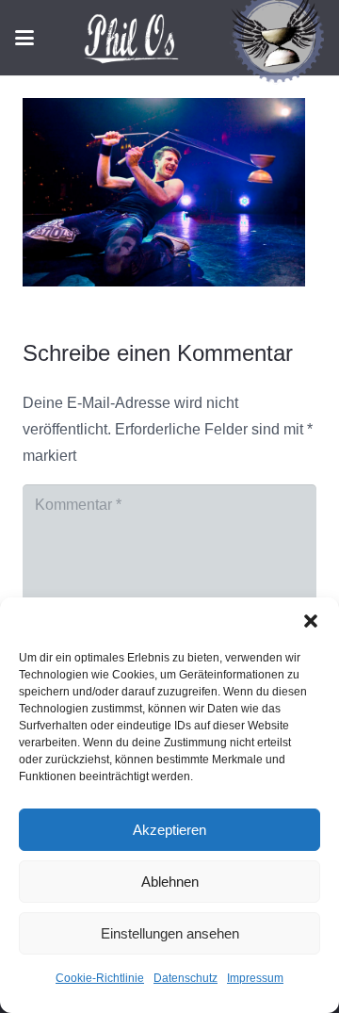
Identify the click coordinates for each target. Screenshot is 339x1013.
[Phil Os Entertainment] (137, 38)
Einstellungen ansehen (170, 933)
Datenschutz (185, 978)
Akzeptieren (169, 830)
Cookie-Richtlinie (100, 978)
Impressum (255, 978)
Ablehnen (170, 882)
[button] (310, 621)
